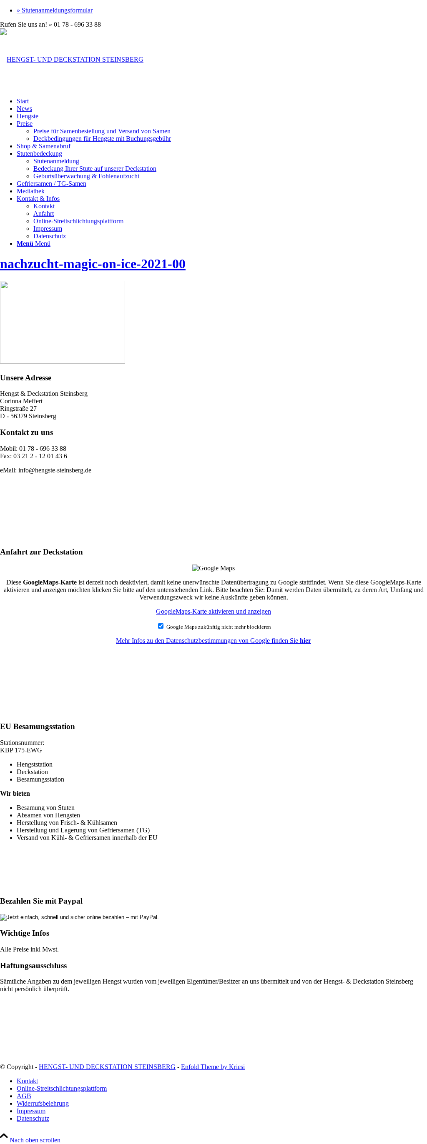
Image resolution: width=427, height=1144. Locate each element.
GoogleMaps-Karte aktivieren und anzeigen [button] (213, 611)
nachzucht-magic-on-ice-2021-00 (93, 263)
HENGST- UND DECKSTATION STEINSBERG (107, 1066)
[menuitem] (222, 10)
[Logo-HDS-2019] (71, 59)
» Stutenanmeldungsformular (55, 10)
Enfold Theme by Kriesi (213, 1066)
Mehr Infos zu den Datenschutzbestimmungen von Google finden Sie (213, 640)
